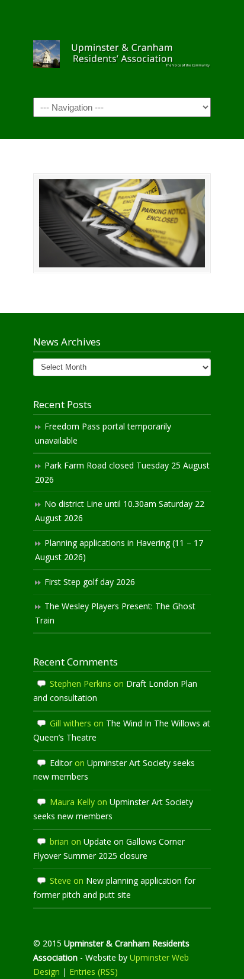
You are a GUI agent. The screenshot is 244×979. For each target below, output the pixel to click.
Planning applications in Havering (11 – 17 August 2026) (119, 550)
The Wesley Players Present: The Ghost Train (115, 613)
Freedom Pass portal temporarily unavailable (103, 433)
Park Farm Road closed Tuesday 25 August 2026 (122, 472)
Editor (61, 762)
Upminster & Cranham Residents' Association (122, 48)
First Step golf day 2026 (89, 581)
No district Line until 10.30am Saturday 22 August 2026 (119, 511)
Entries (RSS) (93, 971)
